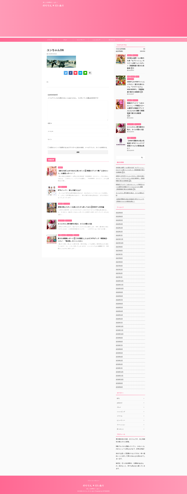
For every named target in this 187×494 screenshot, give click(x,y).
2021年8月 (119, 250)
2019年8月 (119, 341)
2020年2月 (119, 319)
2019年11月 (119, 330)
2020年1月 (119, 322)
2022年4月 (119, 224)
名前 (50, 123)
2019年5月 (119, 353)
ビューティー (81, 40)
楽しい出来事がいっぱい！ (93, 488)
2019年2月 (119, 364)
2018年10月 (119, 379)
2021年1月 (119, 277)
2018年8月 (119, 387)
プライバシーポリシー (93, 480)
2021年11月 (119, 239)
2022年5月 (119, 220)
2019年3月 (119, 360)
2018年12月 (119, 372)
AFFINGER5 (106, 491)
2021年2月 (119, 273)
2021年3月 (119, 269)
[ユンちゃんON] (80, 73)
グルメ (65, 40)
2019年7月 (119, 345)
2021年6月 (119, 258)
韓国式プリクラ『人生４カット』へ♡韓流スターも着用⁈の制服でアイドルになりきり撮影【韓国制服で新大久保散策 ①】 (130, 187)
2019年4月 (119, 356)
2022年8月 (119, 212)
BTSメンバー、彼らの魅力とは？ (69, 190)
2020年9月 (119, 292)
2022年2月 (119, 231)
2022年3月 (119, 228)
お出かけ (127, 40)
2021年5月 (119, 262)
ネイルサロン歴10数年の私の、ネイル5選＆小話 (75, 224)
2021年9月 (119, 246)
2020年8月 (119, 296)
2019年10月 (119, 334)
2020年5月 (119, 307)
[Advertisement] (93, 23)
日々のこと (112, 40)
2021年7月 (119, 254)
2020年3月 (119, 315)
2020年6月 (119, 303)
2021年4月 (119, 265)
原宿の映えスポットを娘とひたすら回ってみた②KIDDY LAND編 (81, 207)
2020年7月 (119, 300)
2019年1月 (119, 368)
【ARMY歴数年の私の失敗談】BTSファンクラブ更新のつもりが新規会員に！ (130, 200)
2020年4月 (119, 311)
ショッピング (96, 40)
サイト (50, 139)
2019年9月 (119, 337)
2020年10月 (119, 288)
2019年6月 (119, 349)
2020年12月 (119, 281)
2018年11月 (119, 375)
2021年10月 (119, 243)
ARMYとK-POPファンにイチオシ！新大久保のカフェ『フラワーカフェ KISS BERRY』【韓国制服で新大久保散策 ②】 (136, 87)
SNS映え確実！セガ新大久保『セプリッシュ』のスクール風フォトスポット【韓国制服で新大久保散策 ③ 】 (135, 63)
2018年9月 (119, 383)
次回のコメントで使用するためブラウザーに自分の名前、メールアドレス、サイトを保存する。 (78, 147)
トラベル (49, 40)
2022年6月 (119, 216)
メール (50, 131)
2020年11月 (119, 284)
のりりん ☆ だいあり (53, 5)
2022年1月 (119, 235)
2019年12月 (119, 326)
